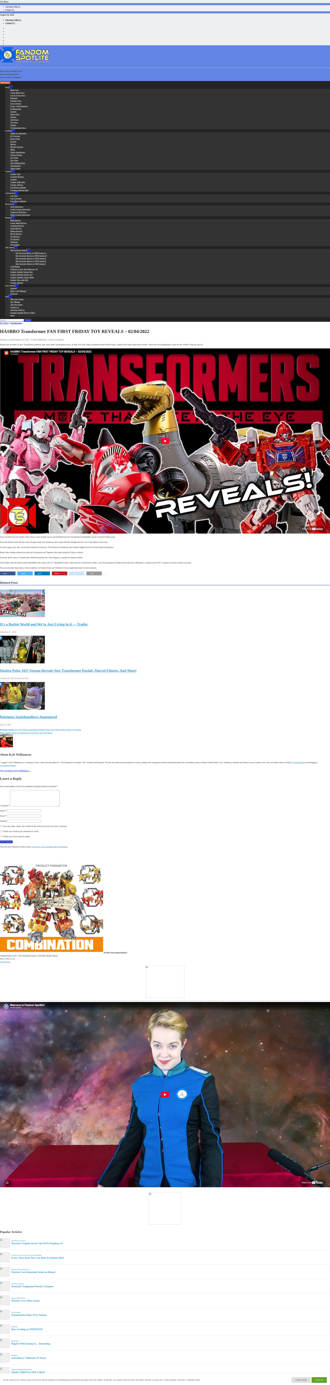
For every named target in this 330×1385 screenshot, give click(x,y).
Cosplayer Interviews (18, 212)
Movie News (15, 114)
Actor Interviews (16, 207)
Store (12, 315)
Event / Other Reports (19, 106)
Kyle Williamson (40, 339)
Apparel (13, 288)
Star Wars (14, 160)
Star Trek (14, 158)
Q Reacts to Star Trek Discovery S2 (24, 269)
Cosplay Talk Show (17, 182)
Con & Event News (17, 95)
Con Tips (13, 196)
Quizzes (13, 117)
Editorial (13, 98)
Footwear (14, 294)
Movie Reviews (16, 234)
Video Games (15, 169)
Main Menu (5, 83)
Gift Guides (14, 245)
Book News (14, 90)
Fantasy (13, 142)
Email (3, 816)
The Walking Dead (17, 163)
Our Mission (15, 302)
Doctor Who (15, 139)
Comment (5, 805)
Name (3, 811)
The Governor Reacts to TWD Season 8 (30, 261)
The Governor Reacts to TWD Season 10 (31, 256)
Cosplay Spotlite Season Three (22, 277)
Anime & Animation (18, 133)
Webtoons (14, 242)
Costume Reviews (17, 177)
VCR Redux (15, 267)
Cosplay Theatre (16, 185)
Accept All (319, 1380)
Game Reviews (16, 229)
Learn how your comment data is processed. (50, 847)
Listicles (13, 112)
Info (6, 296)
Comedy (13, 180)
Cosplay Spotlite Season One (21, 272)
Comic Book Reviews (18, 223)
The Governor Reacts (18, 250)
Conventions (10, 193)
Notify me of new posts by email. (16, 836)
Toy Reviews (15, 237)
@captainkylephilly (8, 765)
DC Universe (15, 136)
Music (12, 150)
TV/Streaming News (18, 128)
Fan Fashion (10, 286)
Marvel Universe (16, 147)
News (7, 87)
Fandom (8, 131)
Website (3, 821)
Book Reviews (15, 220)
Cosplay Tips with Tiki (19, 280)
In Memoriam (15, 109)
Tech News (14, 120)
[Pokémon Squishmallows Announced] (22, 709)
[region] (165, 1379)
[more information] (105, 573)
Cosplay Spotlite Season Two (21, 275)
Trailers (13, 125)
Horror (13, 144)
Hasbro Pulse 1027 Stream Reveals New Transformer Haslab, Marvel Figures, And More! (68, 670)
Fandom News (15, 101)
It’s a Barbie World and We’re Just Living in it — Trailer (44, 624)
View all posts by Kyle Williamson (15, 771)
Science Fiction (16, 155)
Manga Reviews (16, 231)
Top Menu (4, 1)
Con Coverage (15, 104)
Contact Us (9, 10)
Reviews (8, 218)
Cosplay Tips (15, 174)
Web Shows (9, 247)
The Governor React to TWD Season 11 (30, 253)
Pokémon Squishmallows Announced (28, 717)
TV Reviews (14, 239)
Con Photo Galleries (18, 188)
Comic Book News (17, 93)
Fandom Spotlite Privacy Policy (22, 313)
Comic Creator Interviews (20, 209)
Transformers (15, 166)
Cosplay (8, 171)
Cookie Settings (301, 1380)
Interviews (9, 204)
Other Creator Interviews (20, 215)
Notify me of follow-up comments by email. (21, 831)
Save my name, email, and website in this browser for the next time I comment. (35, 826)
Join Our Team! (16, 305)
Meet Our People (17, 299)
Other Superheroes (17, 152)
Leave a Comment (56, 339)
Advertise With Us (12, 7)
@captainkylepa (298, 762)
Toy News (14, 123)
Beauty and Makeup (18, 291)
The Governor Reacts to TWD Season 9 (30, 259)
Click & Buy (5, 962)
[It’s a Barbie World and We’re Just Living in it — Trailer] (22, 616)
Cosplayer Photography (19, 190)
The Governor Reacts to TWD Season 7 (30, 264)
